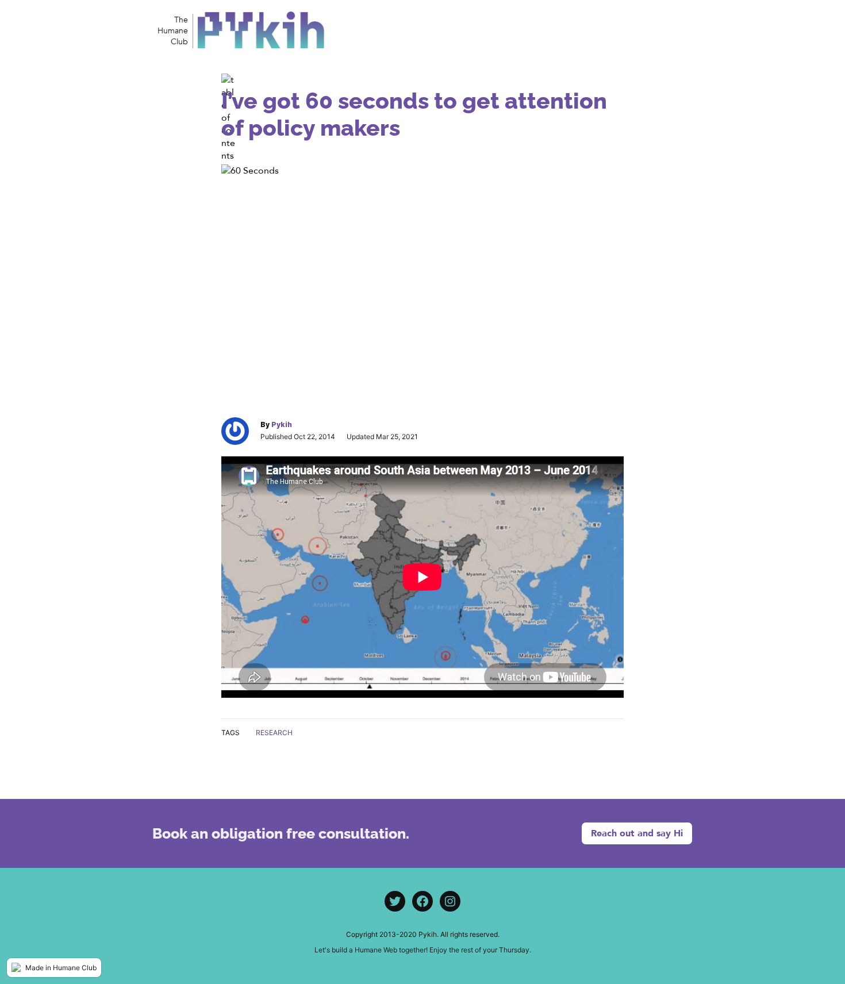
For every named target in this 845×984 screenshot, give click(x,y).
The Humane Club (173, 30)
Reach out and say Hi (637, 833)
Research (274, 732)
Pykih (281, 424)
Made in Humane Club (61, 967)
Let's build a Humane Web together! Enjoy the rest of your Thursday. (422, 949)
